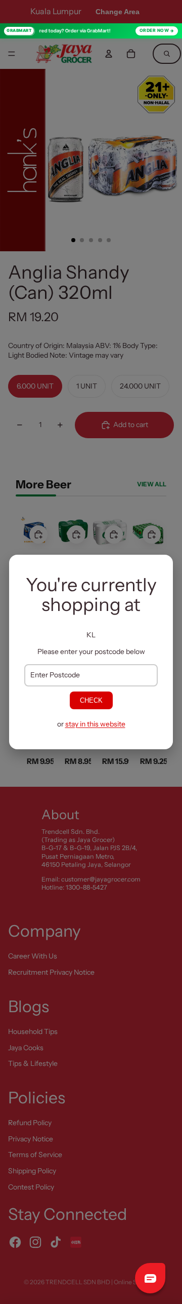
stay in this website (95, 723)
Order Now (154, 30)
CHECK (91, 700)
